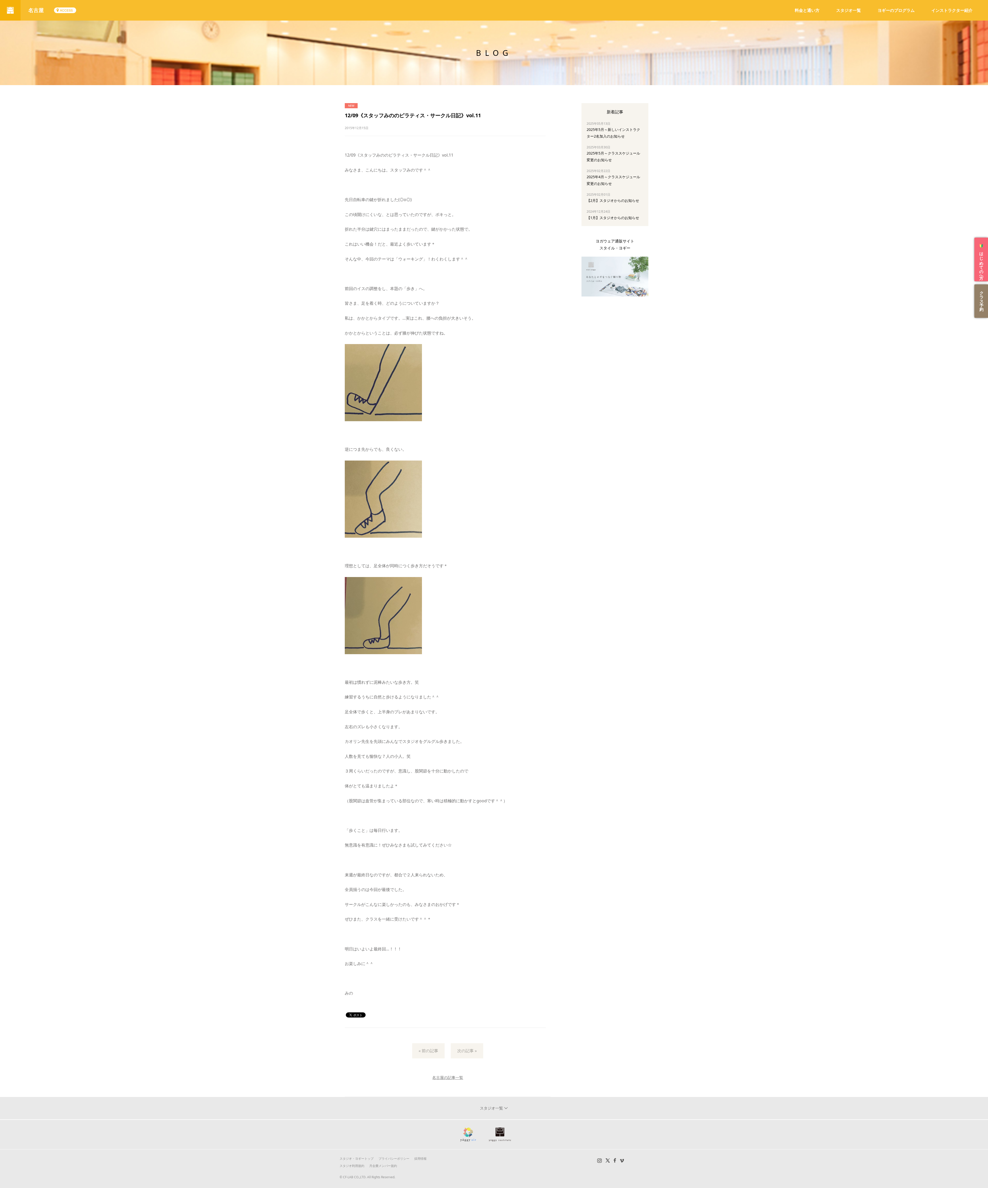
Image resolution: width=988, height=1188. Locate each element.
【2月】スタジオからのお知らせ (613, 200)
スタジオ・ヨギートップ (357, 1158)
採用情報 (420, 1158)
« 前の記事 (428, 1051)
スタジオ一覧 (848, 10)
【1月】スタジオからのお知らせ (613, 217)
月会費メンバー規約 (383, 1166)
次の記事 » (467, 1051)
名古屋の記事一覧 (447, 1077)
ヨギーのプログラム (896, 10)
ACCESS (66, 10)
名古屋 (36, 10)
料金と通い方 (807, 10)
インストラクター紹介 (952, 10)
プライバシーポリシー (393, 1158)
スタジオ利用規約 (352, 1166)
